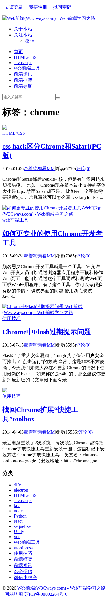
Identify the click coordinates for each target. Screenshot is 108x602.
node (18, 510)
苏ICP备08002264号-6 (45, 594)
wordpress (23, 547)
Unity (19, 531)
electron (21, 490)
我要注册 (38, 7)
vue (17, 536)
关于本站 (23, 28)
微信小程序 (25, 577)
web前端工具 (27, 68)
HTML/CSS (25, 57)
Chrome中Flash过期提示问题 (46, 332)
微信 (30, 41)
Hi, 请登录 (12, 7)
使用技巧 (11, 318)
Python (20, 515)
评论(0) (83, 168)
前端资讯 (23, 74)
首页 (18, 51)
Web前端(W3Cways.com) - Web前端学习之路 (51, 18)
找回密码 (62, 7)
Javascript (23, 62)
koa (17, 505)
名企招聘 (23, 571)
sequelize (22, 526)
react (18, 521)
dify (17, 484)
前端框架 (23, 80)
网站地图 (14, 594)
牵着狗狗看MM (39, 168)
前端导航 (23, 86)
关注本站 (23, 34)
